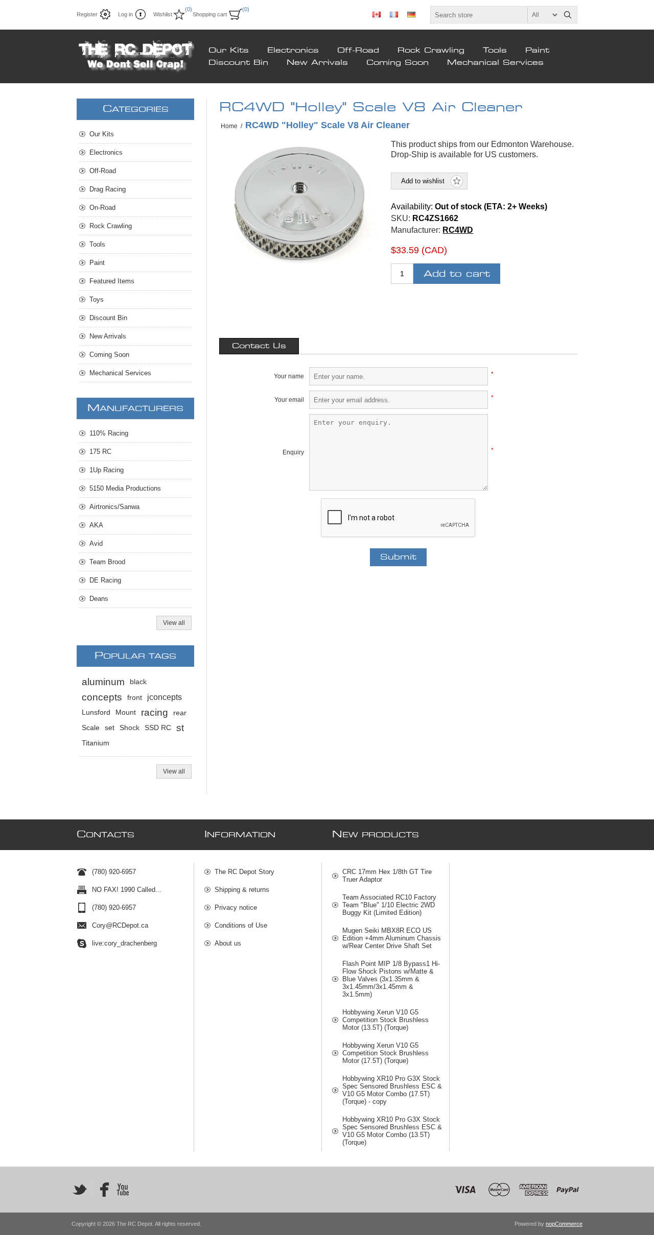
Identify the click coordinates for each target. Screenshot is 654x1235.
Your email (289, 399)
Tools (495, 50)
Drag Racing (107, 189)
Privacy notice (236, 907)
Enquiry (293, 452)
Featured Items (111, 281)
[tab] (259, 346)
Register (87, 14)
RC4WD (457, 230)
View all (174, 622)
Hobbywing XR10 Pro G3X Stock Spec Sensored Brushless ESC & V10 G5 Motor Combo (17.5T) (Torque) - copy (392, 1090)
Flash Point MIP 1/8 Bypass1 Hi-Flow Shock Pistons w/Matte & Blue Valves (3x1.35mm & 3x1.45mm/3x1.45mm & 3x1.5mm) (391, 979)
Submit (398, 557)
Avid (96, 543)
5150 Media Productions (125, 488)
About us (228, 943)
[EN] (376, 14)
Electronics (293, 50)
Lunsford (96, 712)
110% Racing (108, 433)
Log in (125, 14)
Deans (98, 598)
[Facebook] (101, 1189)
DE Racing (105, 580)
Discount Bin (238, 62)
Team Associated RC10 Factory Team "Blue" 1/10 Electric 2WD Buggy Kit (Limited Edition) (389, 904)
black (138, 682)
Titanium (95, 743)
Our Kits (228, 50)
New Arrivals (317, 62)
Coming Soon (397, 62)
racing (154, 712)
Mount (125, 712)
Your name (289, 376)
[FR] (394, 14)
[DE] (411, 14)
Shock (129, 728)
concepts (102, 697)
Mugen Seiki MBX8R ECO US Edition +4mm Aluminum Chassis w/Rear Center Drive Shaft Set (391, 938)
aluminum (103, 681)
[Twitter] (80, 1189)
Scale (91, 728)
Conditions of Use (241, 925)
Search (567, 15)
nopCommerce (564, 1224)
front (134, 697)
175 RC (100, 451)
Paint (537, 50)
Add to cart (457, 274)
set (109, 728)
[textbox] (494, 15)
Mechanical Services (495, 62)
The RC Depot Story (244, 872)
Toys (96, 299)
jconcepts (164, 697)
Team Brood (107, 562)
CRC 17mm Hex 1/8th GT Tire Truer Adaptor (387, 875)
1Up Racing (106, 470)
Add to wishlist (423, 181)
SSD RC (158, 728)
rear (179, 713)
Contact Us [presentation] (259, 346)
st (180, 727)
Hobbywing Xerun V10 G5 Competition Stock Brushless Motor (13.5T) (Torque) (385, 1019)
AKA (96, 525)
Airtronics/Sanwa (114, 507)
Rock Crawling (431, 50)
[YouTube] (122, 1189)
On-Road (102, 207)
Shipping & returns (242, 889)
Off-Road (358, 50)
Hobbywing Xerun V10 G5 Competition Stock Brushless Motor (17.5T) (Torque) (385, 1053)
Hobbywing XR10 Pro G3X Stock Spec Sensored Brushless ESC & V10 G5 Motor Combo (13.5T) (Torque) (392, 1131)
